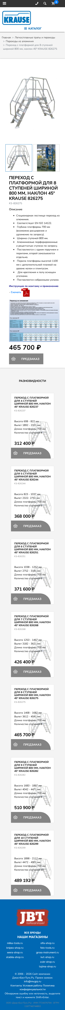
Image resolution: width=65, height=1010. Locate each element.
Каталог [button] (34, 28)
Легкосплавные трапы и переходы (35, 37)
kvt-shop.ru (47, 957)
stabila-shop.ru (15, 957)
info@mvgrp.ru (32, 981)
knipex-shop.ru (14, 947)
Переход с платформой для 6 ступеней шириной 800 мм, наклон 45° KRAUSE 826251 (32, 548)
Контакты (16, 985)
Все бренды (32, 932)
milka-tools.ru (15, 943)
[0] (52, 3)
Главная (6, 37)
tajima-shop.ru (47, 966)
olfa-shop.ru (47, 943)
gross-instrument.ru (47, 952)
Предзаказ (30, 359)
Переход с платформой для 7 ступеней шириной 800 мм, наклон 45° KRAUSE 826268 (32, 621)
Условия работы (32, 985)
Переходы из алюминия (20, 41)
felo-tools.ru (47, 947)
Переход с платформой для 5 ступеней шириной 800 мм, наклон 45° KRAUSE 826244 (32, 475)
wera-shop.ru (15, 952)
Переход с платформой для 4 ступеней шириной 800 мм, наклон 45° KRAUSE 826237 (32, 402)
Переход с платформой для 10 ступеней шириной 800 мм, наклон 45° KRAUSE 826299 (32, 839)
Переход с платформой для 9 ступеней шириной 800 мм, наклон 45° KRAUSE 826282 (32, 766)
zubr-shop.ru (47, 961)
